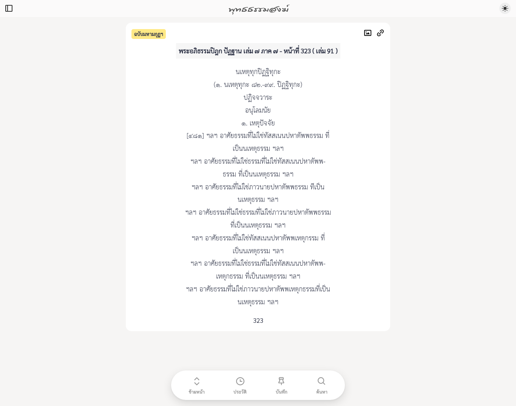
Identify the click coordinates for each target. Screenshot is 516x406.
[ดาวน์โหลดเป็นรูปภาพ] (369, 33)
